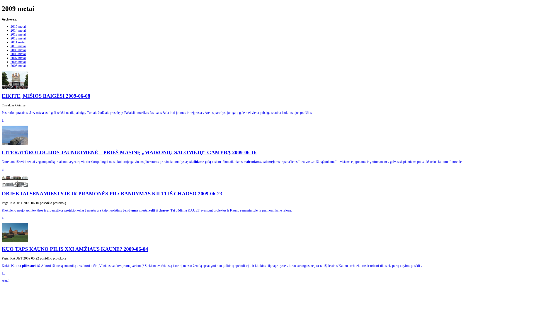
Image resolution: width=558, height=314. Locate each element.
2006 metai (18, 62)
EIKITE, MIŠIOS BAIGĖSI (46, 96)
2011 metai (18, 42)
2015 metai (18, 26)
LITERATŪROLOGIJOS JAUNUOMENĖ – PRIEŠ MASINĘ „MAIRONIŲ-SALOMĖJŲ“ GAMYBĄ (129, 152)
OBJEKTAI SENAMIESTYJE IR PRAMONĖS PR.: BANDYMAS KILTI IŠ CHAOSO (112, 193)
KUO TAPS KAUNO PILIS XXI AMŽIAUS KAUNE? (75, 249)
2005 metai (18, 66)
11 (3, 273)
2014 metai (18, 30)
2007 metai (18, 58)
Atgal (5, 280)
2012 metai (18, 38)
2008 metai (18, 54)
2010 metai (18, 46)
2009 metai (18, 50)
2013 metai (18, 34)
